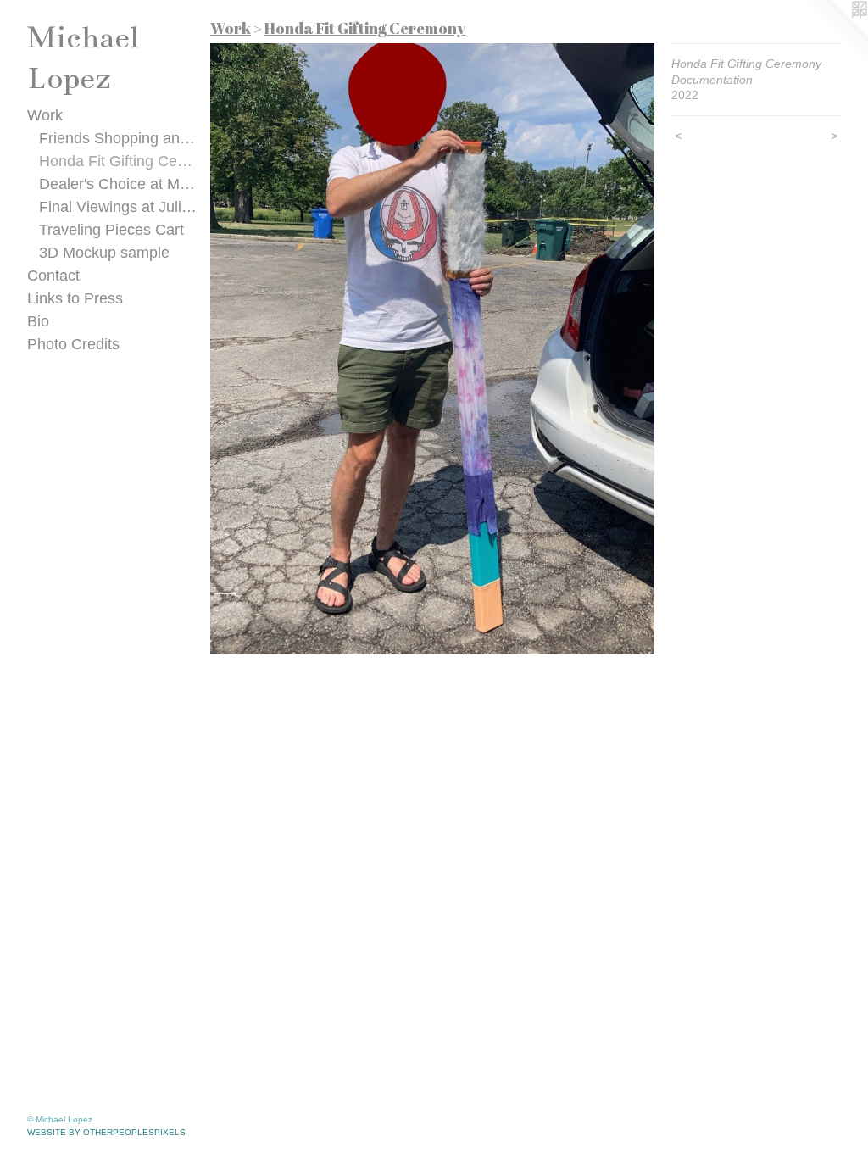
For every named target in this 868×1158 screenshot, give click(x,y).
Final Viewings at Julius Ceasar (118, 206)
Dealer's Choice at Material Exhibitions (118, 183)
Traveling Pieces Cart (111, 229)
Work (45, 115)
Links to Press (75, 298)
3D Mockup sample (104, 252)
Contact (53, 275)
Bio (38, 321)
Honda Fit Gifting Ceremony (118, 161)
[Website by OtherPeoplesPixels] (834, 34)
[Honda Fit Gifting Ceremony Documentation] (432, 348)
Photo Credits (73, 344)
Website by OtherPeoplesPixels (106, 1132)
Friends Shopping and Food (118, 138)
